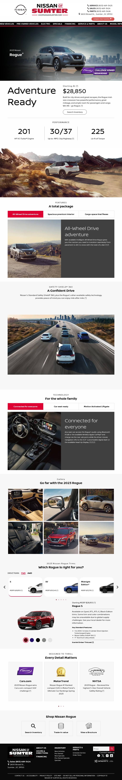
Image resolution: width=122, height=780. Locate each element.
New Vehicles (60, 751)
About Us (41, 748)
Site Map (57, 776)
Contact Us (20, 776)
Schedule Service (79, 753)
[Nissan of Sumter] (50, 9)
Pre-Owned (59, 753)
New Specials (59, 756)
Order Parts (77, 755)
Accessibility (32, 776)
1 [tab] (56, 599)
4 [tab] (63, 599)
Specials (58, 760)
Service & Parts (78, 748)
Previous (4, 587)
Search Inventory (75, 112)
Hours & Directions (42, 752)
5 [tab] (65, 599)
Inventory (60, 748)
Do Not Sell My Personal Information (79, 776)
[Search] (111, 748)
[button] (27, 24)
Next (117, 587)
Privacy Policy (46, 776)
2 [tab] (58, 599)
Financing (41, 757)
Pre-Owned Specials (62, 758)
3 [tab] (61, 599)
